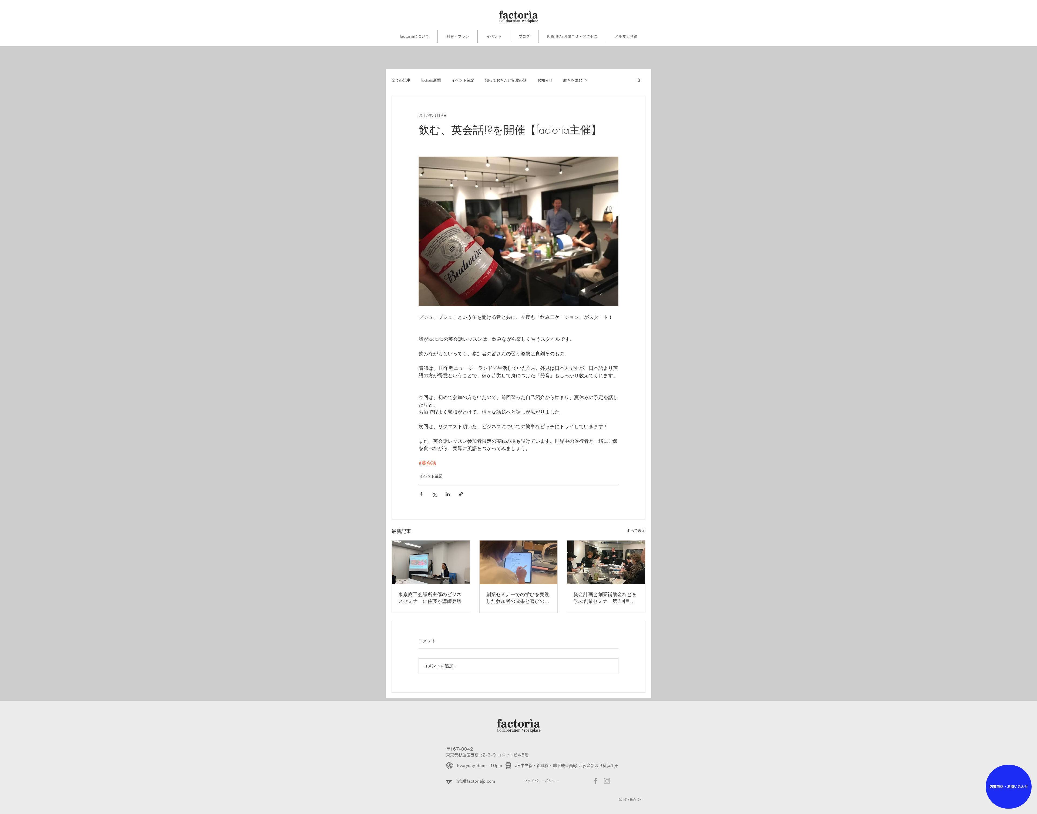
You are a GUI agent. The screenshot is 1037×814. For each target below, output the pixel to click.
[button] (638, 80)
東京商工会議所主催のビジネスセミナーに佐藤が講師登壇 (430, 597)
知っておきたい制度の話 (506, 80)
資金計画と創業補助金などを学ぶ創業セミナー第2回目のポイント (605, 597)
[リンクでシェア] (460, 494)
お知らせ (545, 80)
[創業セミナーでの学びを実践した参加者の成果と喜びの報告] (519, 562)
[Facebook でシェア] (421, 494)
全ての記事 (401, 80)
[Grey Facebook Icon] (595, 781)
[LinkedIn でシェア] (447, 494)
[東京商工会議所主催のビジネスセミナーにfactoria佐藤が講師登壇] (431, 562)
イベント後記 (463, 80)
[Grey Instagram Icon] (607, 781)
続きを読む (572, 80)
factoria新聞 (431, 80)
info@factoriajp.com (475, 781)
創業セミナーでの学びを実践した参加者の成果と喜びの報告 (517, 597)
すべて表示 (636, 530)
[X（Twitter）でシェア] (434, 494)
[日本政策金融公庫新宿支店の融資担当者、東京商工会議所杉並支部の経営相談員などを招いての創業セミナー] (606, 562)
